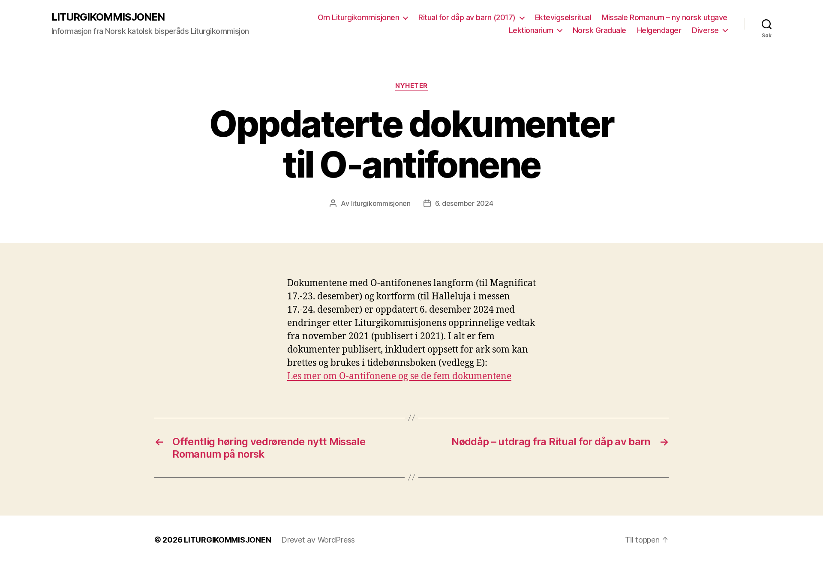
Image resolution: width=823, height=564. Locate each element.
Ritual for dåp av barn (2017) (467, 17)
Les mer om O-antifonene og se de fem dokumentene (399, 376)
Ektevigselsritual (563, 17)
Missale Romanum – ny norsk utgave (664, 17)
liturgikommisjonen (381, 203)
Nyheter (411, 86)
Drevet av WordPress (318, 539)
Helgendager (659, 30)
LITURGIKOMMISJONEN (108, 17)
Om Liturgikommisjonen (358, 17)
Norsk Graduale (599, 30)
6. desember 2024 (464, 203)
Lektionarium (531, 30)
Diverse (705, 30)
